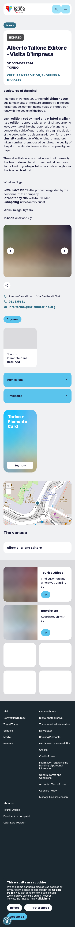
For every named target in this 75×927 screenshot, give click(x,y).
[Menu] (65, 9)
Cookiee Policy (48, 790)
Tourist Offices (11, 809)
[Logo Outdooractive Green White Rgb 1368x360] (55, 683)
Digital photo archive (51, 717)
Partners (8, 743)
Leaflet (40, 522)
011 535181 (17, 301)
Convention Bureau (14, 717)
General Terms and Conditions (50, 776)
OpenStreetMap (52, 522)
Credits (43, 749)
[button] (37, 503)
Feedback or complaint (16, 816)
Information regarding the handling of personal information (53, 765)
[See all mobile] (45, 594)
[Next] (64, 250)
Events (10, 25)
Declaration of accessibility (54, 743)
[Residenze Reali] (19, 683)
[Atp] (19, 655)
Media (7, 737)
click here (44, 898)
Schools (8, 730)
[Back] (10, 250)
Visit (5, 711)
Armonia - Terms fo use (52, 784)
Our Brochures (47, 711)
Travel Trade (10, 724)
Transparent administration (54, 724)
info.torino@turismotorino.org (32, 307)
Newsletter (45, 730)
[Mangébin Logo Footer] (55, 655)
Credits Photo (47, 756)
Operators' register (14, 822)
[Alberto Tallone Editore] (37, 547)
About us (8, 803)
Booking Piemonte (50, 737)
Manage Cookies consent (53, 796)
